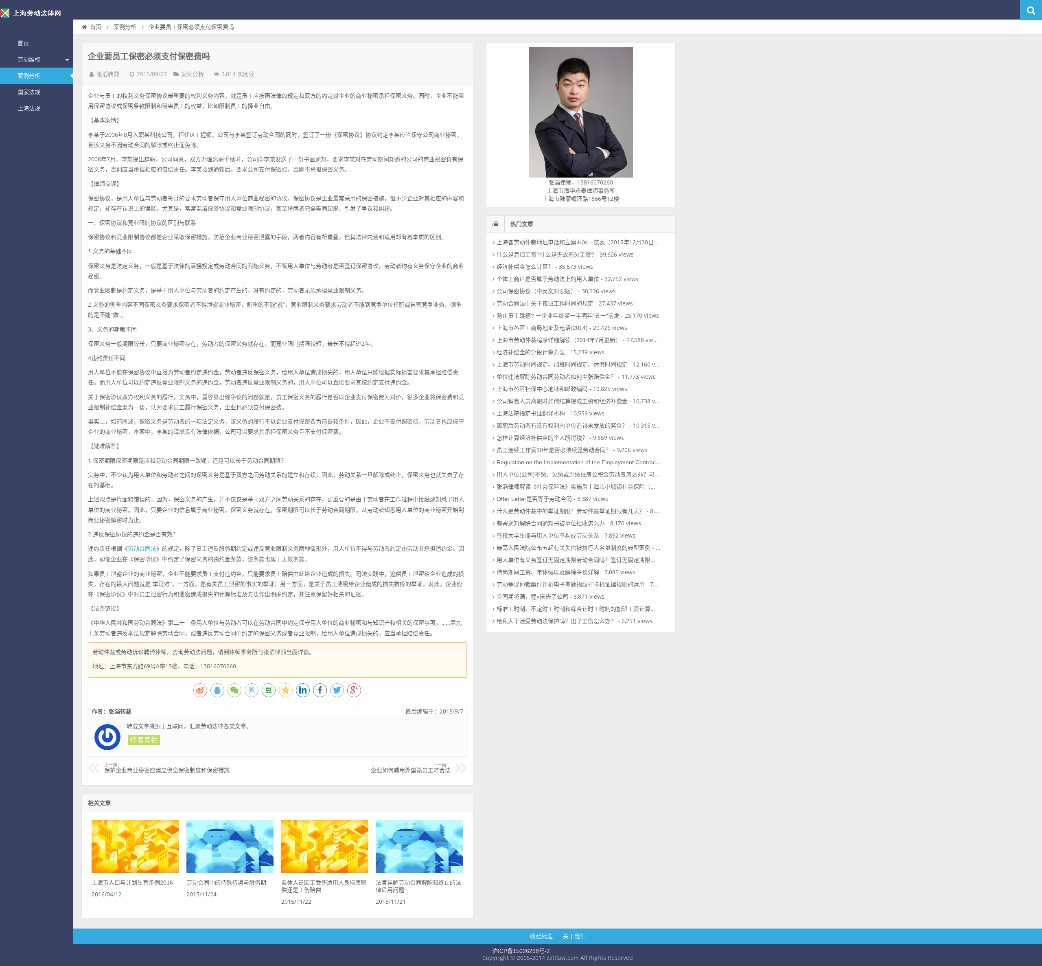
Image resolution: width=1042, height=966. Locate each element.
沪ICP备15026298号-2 (521, 951)
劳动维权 (29, 59)
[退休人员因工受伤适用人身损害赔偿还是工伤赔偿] (324, 871)
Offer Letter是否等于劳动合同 (534, 499)
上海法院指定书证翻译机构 (531, 413)
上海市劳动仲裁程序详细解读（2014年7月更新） (559, 340)
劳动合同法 (142, 548)
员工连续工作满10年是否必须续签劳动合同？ (554, 450)
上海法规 (29, 108)
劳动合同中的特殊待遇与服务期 (226, 882)
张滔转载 (107, 74)
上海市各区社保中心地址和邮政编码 (542, 389)
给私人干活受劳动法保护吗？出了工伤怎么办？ (556, 621)
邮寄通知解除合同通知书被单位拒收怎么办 (551, 523)
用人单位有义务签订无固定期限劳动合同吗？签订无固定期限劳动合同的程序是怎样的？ (608, 560)
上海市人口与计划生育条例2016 (132, 882)
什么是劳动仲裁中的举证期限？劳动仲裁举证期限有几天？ (571, 511)
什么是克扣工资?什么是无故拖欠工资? (545, 254)
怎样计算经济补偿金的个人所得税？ (542, 438)
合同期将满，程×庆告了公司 (532, 596)
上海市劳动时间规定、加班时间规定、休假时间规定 (562, 364)
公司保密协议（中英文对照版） (536, 291)
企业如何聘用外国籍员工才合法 (411, 768)
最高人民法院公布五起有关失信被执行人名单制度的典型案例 (573, 547)
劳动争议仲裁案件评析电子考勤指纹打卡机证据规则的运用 (571, 584)
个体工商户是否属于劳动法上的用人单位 (548, 279)
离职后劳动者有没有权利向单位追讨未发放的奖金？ (562, 425)
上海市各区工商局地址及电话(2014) (542, 328)
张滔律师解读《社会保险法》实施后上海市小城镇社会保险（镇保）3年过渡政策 (598, 486)
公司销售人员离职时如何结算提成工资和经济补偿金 (562, 401)
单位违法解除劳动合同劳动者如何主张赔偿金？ (556, 376)
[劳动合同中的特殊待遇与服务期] (230, 871)
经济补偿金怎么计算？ (525, 266)
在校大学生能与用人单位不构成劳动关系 (548, 535)
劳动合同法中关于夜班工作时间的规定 (545, 303)
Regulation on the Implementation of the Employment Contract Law (583, 462)
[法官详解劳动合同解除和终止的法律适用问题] (419, 871)
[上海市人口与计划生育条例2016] (135, 871)
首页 (23, 43)
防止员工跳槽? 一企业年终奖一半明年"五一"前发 (558, 315)
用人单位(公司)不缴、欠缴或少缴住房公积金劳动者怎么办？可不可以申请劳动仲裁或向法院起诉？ (621, 474)
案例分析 (29, 75)
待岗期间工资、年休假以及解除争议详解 (548, 572)
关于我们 (574, 936)
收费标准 (541, 936)
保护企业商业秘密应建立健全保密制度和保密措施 (167, 768)
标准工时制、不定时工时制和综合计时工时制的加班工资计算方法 (579, 609)
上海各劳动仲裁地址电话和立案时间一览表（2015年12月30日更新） (584, 242)
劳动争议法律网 (36, 18)
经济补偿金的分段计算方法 (531, 352)
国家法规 (29, 92)
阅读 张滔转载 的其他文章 (144, 740)
